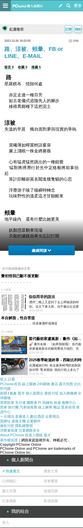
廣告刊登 (51, 393)
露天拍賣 (66, 384)
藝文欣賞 (9, 491)
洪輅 (76, 40)
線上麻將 (45, 407)
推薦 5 (36, 67)
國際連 (32, 402)
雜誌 (56, 407)
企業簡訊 (52, 416)
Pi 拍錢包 (45, 402)
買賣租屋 (7, 402)
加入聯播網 (68, 393)
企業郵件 (34, 421)
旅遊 (57, 402)
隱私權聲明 (24, 426)
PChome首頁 (10, 384)
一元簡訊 (7, 416)
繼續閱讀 (39, 250)
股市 (21, 393)
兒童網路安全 (29, 430)
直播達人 (22, 416)
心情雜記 (9, 481)
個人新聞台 (34, 393)
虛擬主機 (19, 421)
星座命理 (68, 407)
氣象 (13, 393)
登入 (3, 379)
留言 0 (9, 67)
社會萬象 (9, 501)
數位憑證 (37, 416)
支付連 (20, 402)
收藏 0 (22, 67)
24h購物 (43, 384)
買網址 (5, 421)
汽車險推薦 (28, 407)
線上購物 (29, 384)
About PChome (12, 435)
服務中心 (69, 402)
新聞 (3, 393)
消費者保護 (9, 430)
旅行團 (13, 407)
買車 (3, 407)
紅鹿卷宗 (17, 29)
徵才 (47, 435)
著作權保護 (9, 440)
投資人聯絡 (34, 435)
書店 (54, 384)
